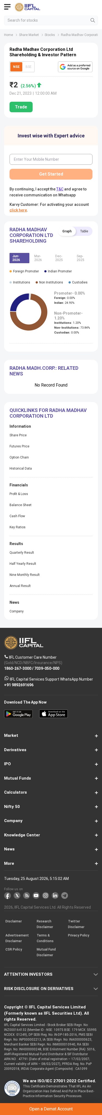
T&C (53, 578)
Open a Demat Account (51, 565)
